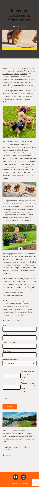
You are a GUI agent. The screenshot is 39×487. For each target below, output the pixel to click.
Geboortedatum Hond (11, 360)
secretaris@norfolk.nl (15, 296)
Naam (5, 325)
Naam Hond (7, 351)
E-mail (5, 334)
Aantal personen (8, 342)
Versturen (10, 407)
